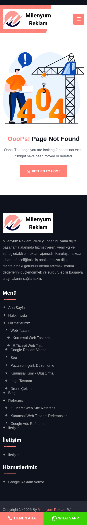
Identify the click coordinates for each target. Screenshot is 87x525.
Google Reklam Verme (28, 350)
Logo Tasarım (21, 381)
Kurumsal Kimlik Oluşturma (32, 373)
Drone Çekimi (21, 389)
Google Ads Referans (27, 424)
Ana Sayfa (16, 308)
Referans (15, 401)
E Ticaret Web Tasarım (30, 346)
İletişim (13, 428)
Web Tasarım (20, 330)
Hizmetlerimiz (19, 323)
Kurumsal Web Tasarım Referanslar (38, 416)
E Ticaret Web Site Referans (32, 408)
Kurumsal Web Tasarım (31, 338)
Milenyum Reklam (52, 510)
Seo (13, 358)
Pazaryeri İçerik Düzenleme (32, 365)
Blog (12, 393)
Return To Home (46, 171)
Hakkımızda (17, 315)
